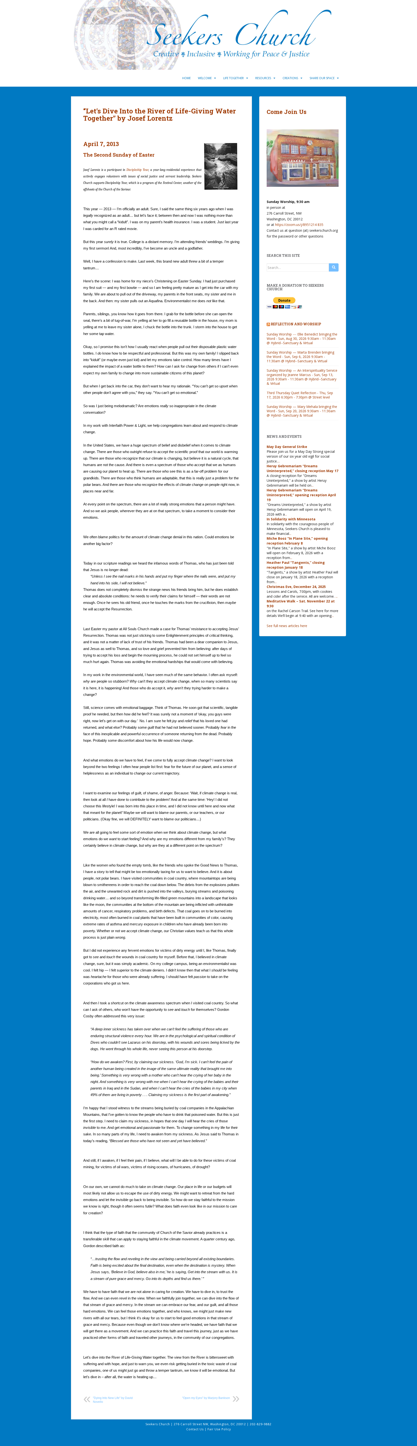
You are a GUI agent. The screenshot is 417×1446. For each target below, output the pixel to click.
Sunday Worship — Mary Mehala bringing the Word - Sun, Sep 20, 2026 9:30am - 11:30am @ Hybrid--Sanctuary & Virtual (302, 411)
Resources (263, 78)
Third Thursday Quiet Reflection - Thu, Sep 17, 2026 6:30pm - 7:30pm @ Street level (300, 395)
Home (186, 78)
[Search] (334, 267)
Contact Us (195, 1429)
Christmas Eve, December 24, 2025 (296, 586)
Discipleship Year (137, 170)
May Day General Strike (287, 446)
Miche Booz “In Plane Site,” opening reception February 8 (297, 540)
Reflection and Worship (296, 324)
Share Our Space (322, 78)
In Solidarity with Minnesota (291, 519)
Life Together (233, 78)
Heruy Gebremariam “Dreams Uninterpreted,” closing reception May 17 (302, 468)
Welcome (205, 78)
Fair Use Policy (219, 1429)
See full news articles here (287, 625)
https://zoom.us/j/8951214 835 (299, 224)
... (279, 461)
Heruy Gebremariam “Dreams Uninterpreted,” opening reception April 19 (301, 495)
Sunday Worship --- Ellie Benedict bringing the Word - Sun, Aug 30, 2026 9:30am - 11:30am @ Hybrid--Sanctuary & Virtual (302, 338)
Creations (290, 78)
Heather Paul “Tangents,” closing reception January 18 (296, 565)
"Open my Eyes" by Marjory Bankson (206, 1398)
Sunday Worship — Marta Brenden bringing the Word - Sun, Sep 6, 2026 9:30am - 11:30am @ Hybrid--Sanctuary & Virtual (300, 356)
